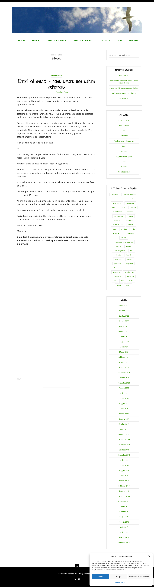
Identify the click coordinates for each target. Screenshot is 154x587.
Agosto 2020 (124, 388)
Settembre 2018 (124, 455)
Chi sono (36, 40)
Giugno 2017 (124, 517)
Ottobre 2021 (124, 336)
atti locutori (130, 203)
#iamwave (114, 195)
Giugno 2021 (124, 342)
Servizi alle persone (82, 40)
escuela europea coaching (124, 242)
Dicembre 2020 (124, 367)
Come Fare (104, 40)
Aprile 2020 (124, 408)
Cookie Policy (120, 582)
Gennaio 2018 (124, 491)
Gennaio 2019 (124, 434)
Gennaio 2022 (124, 331)
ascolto (131, 199)
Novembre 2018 (124, 445)
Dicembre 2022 (124, 311)
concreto (131, 225)
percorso (117, 264)
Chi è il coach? (124, 120)
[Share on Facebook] (54, 390)
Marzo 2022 (124, 326)
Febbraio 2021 (124, 357)
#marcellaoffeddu (129, 195)
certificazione (119, 216)
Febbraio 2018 (124, 486)
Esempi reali (124, 125)
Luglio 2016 (123, 532)
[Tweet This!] (50, 390)
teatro (131, 281)
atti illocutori (117, 203)
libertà (128, 255)
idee (131, 251)
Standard (123, 151)
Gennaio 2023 (124, 305)
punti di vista (118, 276)
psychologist (129, 272)
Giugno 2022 (124, 321)
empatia (116, 233)
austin (123, 207)
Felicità (128, 246)
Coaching (20, 40)
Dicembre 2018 (124, 439)
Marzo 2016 (124, 537)
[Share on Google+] (59, 390)
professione (131, 268)
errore (123, 238)
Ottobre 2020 (124, 378)
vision (119, 285)
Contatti (133, 40)
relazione (130, 276)
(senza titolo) (124, 75)
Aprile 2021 (124, 347)
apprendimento (118, 199)
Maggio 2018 (124, 470)
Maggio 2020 (124, 403)
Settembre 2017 (124, 511)
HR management (119, 251)
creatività (124, 229)
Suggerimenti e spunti (124, 156)
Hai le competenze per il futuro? (124, 93)
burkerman (130, 212)
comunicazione (118, 225)
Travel (124, 161)
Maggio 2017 (124, 522)
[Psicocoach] (77, 32)
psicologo (116, 272)
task (122, 281)
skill (115, 281)
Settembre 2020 (124, 383)
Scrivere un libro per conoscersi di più (123, 88)
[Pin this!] (63, 390)
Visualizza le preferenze (139, 577)
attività (114, 207)
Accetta (100, 577)
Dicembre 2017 (124, 496)
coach (131, 216)
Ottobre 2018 (124, 450)
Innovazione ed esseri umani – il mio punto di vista (124, 82)
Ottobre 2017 (124, 506)
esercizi (118, 246)
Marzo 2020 (124, 414)
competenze (129, 220)
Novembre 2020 (124, 372)
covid (114, 229)
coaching (117, 220)
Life (123, 130)
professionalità (117, 268)
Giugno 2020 (124, 398)
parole (129, 259)
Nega (118, 577)
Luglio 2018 (123, 460)
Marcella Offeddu (62, 92)
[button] (149, 556)
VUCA (128, 285)
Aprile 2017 (124, 527)
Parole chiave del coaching (124, 141)
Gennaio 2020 (124, 419)
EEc (134, 229)
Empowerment (129, 233)
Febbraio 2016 (124, 542)
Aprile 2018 (124, 475)
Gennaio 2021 (124, 362)
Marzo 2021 (124, 352)
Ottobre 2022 (124, 316)
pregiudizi (129, 264)
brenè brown (117, 212)
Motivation (56, 76)
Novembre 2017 (124, 501)
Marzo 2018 (124, 481)
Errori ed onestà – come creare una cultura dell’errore (56, 84)
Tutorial (124, 167)
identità (118, 255)
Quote (124, 146)
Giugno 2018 (124, 465)
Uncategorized (124, 172)
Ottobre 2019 (124, 424)
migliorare (118, 259)
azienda (133, 207)
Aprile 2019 (124, 429)
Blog (120, 40)
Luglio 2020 (123, 393)
